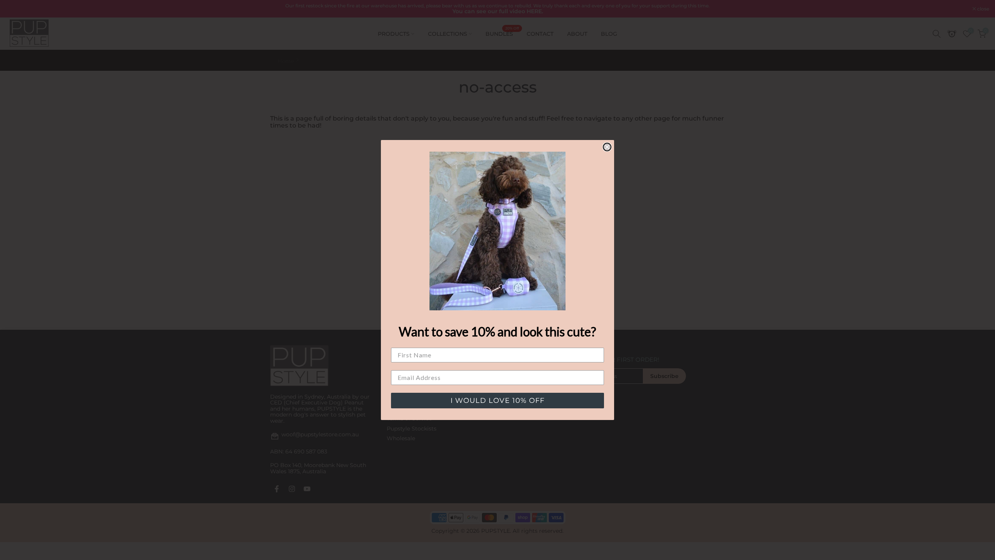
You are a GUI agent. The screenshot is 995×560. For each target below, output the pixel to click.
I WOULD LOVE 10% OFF (497, 400)
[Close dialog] (607, 147)
